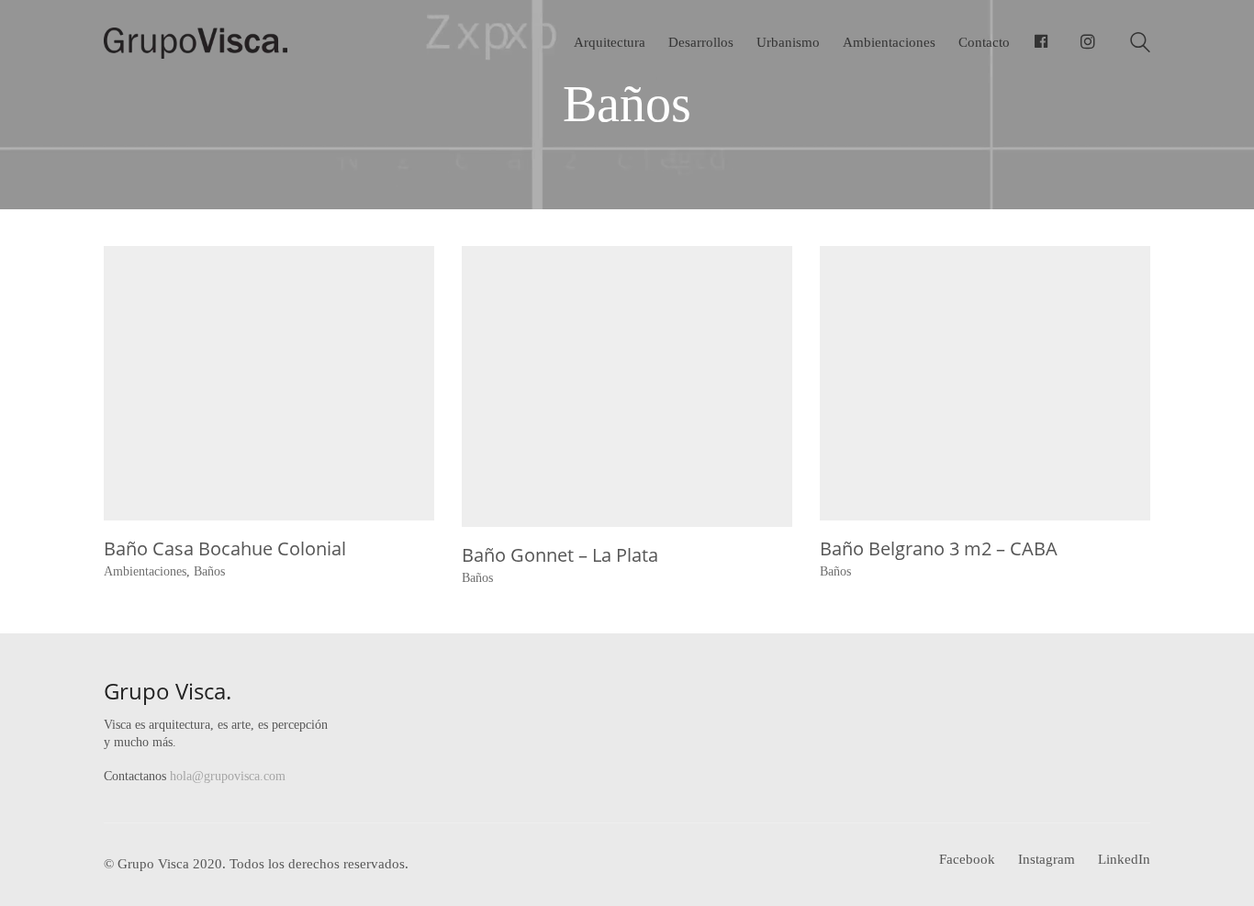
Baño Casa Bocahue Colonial (225, 549)
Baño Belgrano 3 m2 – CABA (939, 549)
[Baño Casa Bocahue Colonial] (269, 383)
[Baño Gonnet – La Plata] (627, 387)
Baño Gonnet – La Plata (560, 555)
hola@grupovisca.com (228, 776)
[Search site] (1140, 45)
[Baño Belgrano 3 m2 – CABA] (985, 383)
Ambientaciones (145, 571)
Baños (209, 571)
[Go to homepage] (195, 43)
